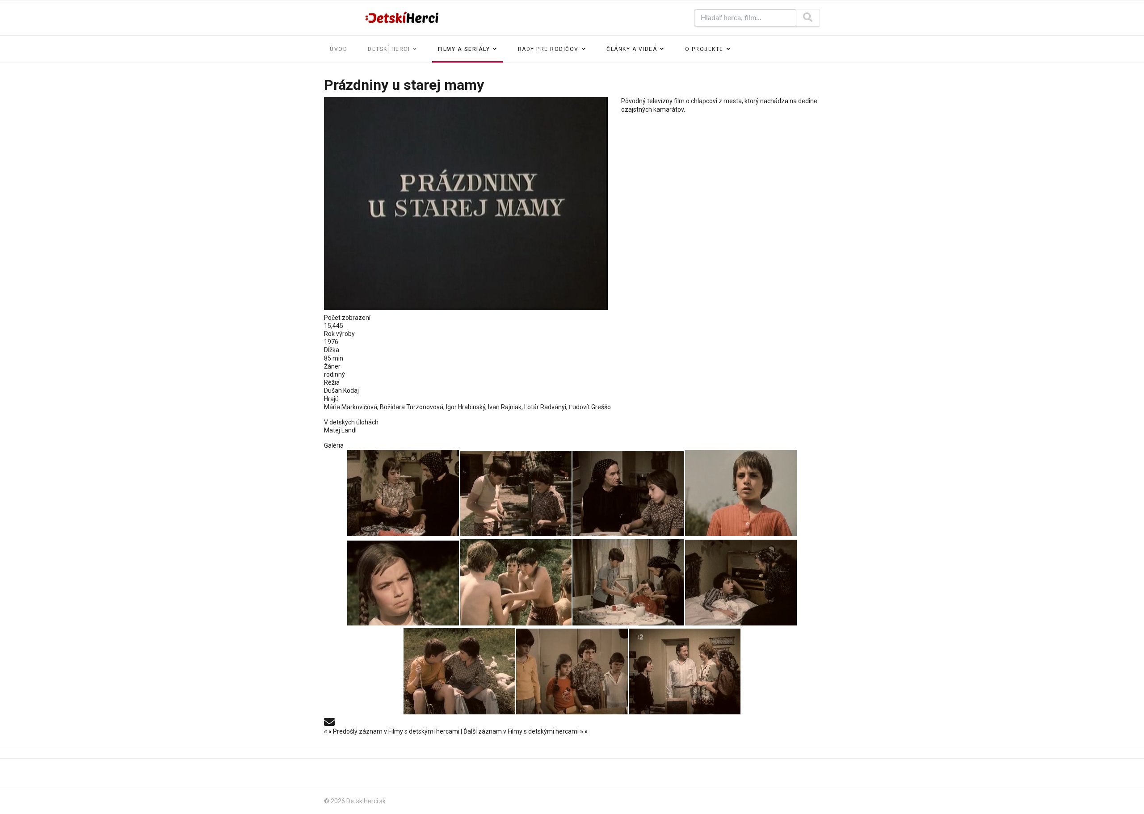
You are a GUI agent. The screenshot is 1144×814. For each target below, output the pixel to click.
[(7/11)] (628, 582)
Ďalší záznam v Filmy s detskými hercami (525, 731)
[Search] (808, 17)
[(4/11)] (741, 493)
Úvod (338, 49)
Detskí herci (389, 49)
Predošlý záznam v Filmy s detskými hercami (392, 731)
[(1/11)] (403, 493)
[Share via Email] (329, 721)
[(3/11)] (628, 493)
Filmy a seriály (464, 49)
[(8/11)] (741, 582)
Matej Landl (340, 430)
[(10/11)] (572, 671)
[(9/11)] (459, 671)
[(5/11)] (403, 583)
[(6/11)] (516, 582)
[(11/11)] (684, 671)
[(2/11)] (516, 493)
